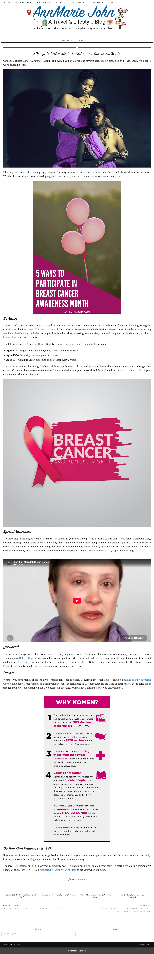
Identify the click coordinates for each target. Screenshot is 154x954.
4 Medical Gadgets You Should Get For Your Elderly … (95, 895)
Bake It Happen (28, 657)
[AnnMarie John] (77, 18)
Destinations (97, 2)
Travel (113, 2)
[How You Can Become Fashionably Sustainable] (132, 888)
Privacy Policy (146, 945)
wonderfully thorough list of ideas (58, 869)
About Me (67, 40)
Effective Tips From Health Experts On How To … (58, 895)
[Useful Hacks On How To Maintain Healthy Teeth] (21, 888)
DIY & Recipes (23, 2)
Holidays (78, 2)
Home (7, 2)
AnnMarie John (15, 945)
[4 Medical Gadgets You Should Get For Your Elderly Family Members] (95, 888)
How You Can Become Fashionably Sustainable (132, 895)
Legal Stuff (85, 40)
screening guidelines (82, 343)
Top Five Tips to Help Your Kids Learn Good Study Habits (34, 907)
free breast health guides (16, 333)
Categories (61, 2)
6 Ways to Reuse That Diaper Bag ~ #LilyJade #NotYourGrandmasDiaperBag (126, 908)
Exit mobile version (77, 951)
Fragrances (43, 2)
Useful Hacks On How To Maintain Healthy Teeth (21, 895)
